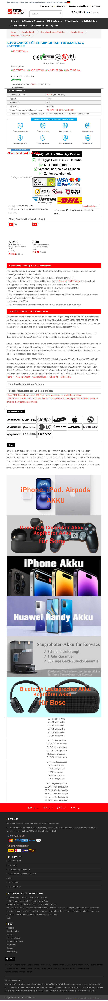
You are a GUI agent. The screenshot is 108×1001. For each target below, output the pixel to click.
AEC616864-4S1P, (13, 465)
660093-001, (72, 461)
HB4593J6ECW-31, (19, 461)
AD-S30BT (69, 110)
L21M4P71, (70, 454)
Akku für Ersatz (28, 32)
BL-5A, (78, 454)
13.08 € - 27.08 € (20, 965)
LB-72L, (64, 451)
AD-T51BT (51, 110)
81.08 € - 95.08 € (83, 965)
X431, (47, 468)
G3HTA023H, (95, 458)
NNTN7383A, (20, 451)
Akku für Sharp (77, 32)
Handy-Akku (72, 21)
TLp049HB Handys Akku (57, 747)
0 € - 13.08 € (9, 965)
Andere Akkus (41, 26)
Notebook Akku (20, 26)
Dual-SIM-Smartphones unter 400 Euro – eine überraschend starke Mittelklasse (45, 395)
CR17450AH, (11, 458)
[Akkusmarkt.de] (17, 11)
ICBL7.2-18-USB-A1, (14, 454)
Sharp (34, 84)
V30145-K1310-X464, (58, 461)
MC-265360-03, (63, 468)
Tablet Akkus (90, 21)
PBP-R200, (34, 454)
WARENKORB (80, 12)
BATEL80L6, (72, 458)
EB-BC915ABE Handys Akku (56, 800)
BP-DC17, (71, 451)
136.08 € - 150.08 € (40, 968)
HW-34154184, (31, 451)
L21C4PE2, (41, 458)
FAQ (99, 998)
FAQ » (9, 918)
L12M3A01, (86, 454)
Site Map (10, 935)
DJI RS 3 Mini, (95, 465)
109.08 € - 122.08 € (11, 968)
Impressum (13, 882)
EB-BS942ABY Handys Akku (56, 790)
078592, (62, 454)
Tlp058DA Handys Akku (57, 754)
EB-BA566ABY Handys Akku (56, 797)
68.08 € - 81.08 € (71, 965)
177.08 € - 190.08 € (82, 968)
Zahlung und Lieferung (19, 869)
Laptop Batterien (14, 938)
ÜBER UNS (12, 865)
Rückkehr (96, 6)
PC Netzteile (55, 21)
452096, (54, 468)
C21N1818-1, (82, 461)
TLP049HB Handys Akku (57, 744)
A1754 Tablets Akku (56, 729)
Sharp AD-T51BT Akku (20, 35)
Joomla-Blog (12, 951)
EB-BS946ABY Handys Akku (56, 794)
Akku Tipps (11, 945)
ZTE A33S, (62, 458)
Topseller (10, 928)
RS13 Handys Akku (57, 772)
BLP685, (37, 461)
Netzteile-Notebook (34, 21)
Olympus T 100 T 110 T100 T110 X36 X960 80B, (70, 465)
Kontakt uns (47, 6)
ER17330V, (45, 461)
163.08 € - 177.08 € (68, 968)
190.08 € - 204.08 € (11, 972)
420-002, (24, 465)
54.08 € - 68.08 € (58, 965)
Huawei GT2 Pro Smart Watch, (40, 465)
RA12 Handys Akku (57, 779)
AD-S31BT (60, 110)
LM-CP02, (40, 468)
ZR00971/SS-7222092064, (16, 468)
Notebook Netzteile (15, 941)
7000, (9, 461)
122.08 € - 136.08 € (25, 968)
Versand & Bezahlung (78, 6)
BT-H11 (35, 242)
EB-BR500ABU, (83, 458)
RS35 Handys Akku (57, 769)
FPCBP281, (31, 468)
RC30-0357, (86, 451)
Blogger (10, 948)
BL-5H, (91, 461)
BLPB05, (25, 454)
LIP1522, (48, 454)
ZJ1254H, (10, 451)
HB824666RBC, (23, 458)
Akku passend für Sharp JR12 (22, 206)
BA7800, (33, 458)
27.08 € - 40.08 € (33, 965)
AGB (10, 878)
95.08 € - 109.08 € (97, 965)
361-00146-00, (52, 458)
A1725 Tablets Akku (56, 732)
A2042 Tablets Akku (56, 736)
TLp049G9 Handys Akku (57, 750)
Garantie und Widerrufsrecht (22, 874)
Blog (55, 26)
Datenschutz (14, 887)
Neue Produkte (13, 931)
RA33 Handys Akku (57, 775)
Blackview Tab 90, (77, 468)
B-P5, (78, 451)
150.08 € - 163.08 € (54, 968)
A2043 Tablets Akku (56, 726)
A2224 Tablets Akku (56, 722)
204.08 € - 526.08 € (25, 972)
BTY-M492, (43, 451)
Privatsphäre (14, 861)
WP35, (41, 454)
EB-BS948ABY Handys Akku (56, 787)
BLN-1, (29, 461)
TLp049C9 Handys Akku (57, 757)
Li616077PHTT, (54, 451)
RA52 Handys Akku (57, 765)
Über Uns (61, 6)
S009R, (55, 454)
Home (15, 21)
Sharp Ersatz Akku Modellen (53, 32)
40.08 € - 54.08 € (45, 965)
